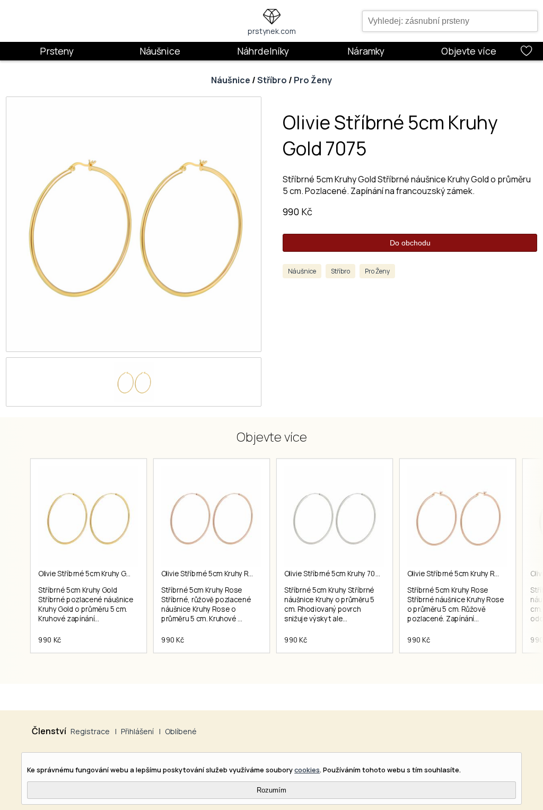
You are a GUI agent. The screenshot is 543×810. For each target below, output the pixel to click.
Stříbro (272, 80)
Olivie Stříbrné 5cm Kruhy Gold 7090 (96, 573)
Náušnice (159, 51)
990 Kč (297, 211)
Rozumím (271, 790)
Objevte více (468, 51)
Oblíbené (181, 731)
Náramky (365, 51)
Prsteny (57, 51)
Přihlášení (137, 731)
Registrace (90, 731)
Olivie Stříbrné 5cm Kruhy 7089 (334, 573)
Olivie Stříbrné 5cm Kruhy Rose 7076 (466, 573)
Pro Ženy (313, 80)
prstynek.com (272, 31)
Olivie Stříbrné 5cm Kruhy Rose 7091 (220, 573)
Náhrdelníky (263, 51)
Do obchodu (410, 243)
